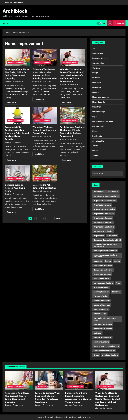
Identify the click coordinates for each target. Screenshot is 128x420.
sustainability (98, 141)
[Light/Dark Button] (99, 23)
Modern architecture (102, 337)
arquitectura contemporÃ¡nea (106, 196)
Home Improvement (15, 62)
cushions (98, 261)
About (5, 23)
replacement (99, 346)
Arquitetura (112, 236)
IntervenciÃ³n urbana (103, 329)
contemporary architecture (105, 250)
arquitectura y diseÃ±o (103, 231)
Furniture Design (101, 296)
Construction (98, 63)
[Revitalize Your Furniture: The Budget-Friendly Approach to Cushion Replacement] (72, 115)
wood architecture (110, 355)
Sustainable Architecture (104, 351)
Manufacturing (98, 126)
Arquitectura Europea (103, 218)
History (95, 92)
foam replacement (101, 287)
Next (58, 218)
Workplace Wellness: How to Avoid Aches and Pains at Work (44, 130)
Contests (96, 68)
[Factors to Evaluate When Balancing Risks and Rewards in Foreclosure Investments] (49, 380)
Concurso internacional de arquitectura (105, 245)
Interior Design (98, 112)
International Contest (103, 324)
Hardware (96, 82)
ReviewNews (74, 417)
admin (9, 82)
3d (93, 48)
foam (118, 283)
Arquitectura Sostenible (104, 227)
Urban (95, 150)
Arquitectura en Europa (104, 214)
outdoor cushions (101, 342)
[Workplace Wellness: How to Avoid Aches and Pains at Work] (45, 115)
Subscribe (119, 23)
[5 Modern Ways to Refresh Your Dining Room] (17, 173)
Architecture (97, 53)
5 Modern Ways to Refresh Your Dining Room (15, 188)
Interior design (100, 314)
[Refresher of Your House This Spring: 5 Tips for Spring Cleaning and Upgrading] (17, 57)
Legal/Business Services (102, 121)
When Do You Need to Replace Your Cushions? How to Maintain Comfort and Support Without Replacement (72, 75)
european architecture (103, 283)
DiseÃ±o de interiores (103, 265)
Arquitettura (99, 236)
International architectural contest (105, 319)
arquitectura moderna (103, 222)
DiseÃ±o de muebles (102, 274)
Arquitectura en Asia (102, 205)
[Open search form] (104, 23)
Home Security (98, 102)
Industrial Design (101, 309)
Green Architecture (102, 300)
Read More (12, 102)
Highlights (96, 87)
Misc (94, 131)
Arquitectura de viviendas (105, 200)
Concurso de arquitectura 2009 (107, 240)
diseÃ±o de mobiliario (103, 270)
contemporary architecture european (105, 256)
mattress (97, 333)
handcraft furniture (102, 305)
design (117, 261)
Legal (94, 117)
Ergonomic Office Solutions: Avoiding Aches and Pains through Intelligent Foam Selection (17, 133)
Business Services (100, 58)
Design (95, 73)
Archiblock (15, 11)
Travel (95, 146)
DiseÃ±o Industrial (102, 279)
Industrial (96, 107)
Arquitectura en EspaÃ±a (104, 209)
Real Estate (97, 136)
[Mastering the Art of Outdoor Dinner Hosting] (45, 173)
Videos (95, 155)
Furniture (96, 78)
